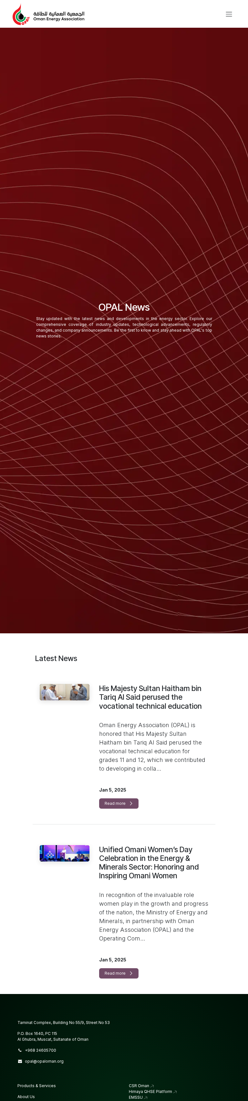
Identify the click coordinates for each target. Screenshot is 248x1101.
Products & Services (36, 1085)
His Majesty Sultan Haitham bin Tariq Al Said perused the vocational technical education (150, 697)
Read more (116, 803)
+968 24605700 (40, 1050)
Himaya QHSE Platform (150, 1091)
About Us (26, 1096)
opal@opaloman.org (44, 1061)
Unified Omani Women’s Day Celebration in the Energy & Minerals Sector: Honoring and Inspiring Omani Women (149, 862)
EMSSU (136, 1097)
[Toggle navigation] (228, 14)
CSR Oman (139, 1085)
